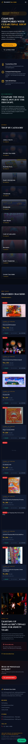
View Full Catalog (8, 45)
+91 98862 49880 (7, 726)
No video (15, 333)
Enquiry (6, 333)
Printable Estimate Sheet (7, 705)
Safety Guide (4, 709)
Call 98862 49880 (10, 49)
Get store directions (8, 653)
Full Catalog (4, 703)
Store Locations (5, 707)
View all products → (6, 297)
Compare (23, 333)
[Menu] (26, 2)
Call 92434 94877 (10, 677)
